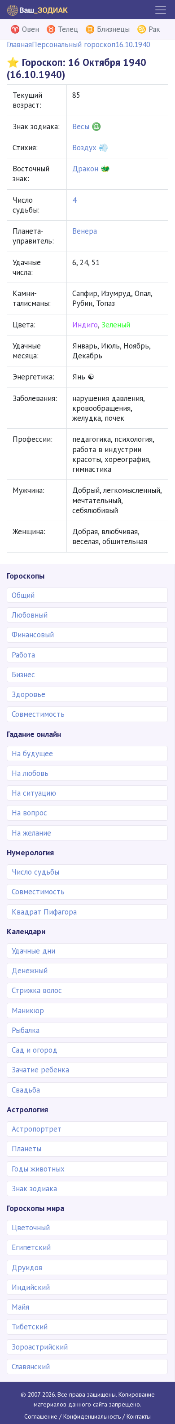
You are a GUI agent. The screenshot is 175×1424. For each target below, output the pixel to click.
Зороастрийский (40, 1347)
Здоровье (28, 694)
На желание (31, 833)
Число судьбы (35, 872)
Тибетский (30, 1327)
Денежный (30, 970)
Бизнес (23, 674)
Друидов (27, 1267)
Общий (23, 595)
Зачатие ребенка (40, 1070)
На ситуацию (34, 793)
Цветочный (31, 1227)
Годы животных (38, 1169)
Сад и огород (34, 1050)
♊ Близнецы (107, 29)
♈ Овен (24, 29)
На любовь (30, 773)
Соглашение (40, 1416)
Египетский (31, 1247)
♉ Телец (62, 29)
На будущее (32, 753)
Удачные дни (33, 951)
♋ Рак (148, 29)
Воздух (84, 147)
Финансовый (33, 635)
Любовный (30, 615)
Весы (80, 126)
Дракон (85, 169)
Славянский (31, 1367)
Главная (19, 44)
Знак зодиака (34, 1188)
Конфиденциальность (92, 1416)
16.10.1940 (132, 44)
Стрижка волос (37, 990)
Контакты (139, 1416)
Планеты (26, 1149)
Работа (23, 655)
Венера (84, 231)
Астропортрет (36, 1129)
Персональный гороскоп (73, 44)
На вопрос (29, 813)
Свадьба (26, 1090)
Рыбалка (25, 1030)
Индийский (31, 1287)
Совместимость (38, 714)
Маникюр (28, 1010)
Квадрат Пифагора (44, 912)
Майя (20, 1307)
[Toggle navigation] (160, 10)
